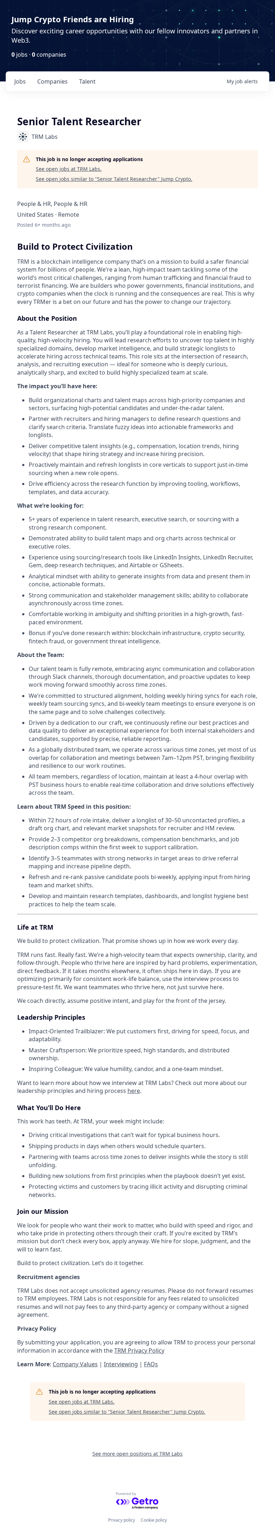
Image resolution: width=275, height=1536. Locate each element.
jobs (20, 81)
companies (52, 81)
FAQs (151, 1364)
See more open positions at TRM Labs (137, 1453)
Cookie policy (154, 1520)
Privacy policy (121, 1520)
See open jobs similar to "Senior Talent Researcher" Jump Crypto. (114, 178)
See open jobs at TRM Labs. (69, 168)
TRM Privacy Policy (139, 1350)
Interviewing (121, 1364)
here (133, 1091)
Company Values (75, 1364)
